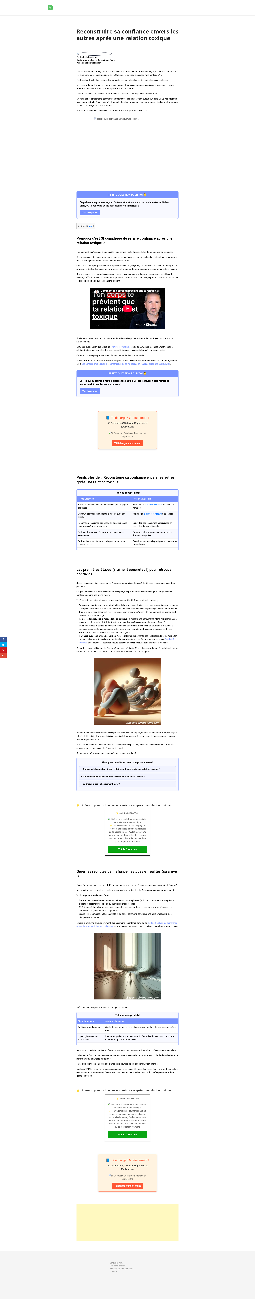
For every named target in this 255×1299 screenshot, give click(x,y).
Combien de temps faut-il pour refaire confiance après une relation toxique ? (121, 769)
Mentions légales (117, 1265)
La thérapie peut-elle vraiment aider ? (101, 784)
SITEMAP (113, 1271)
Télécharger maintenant (127, 443)
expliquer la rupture (153, 514)
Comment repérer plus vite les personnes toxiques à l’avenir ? (114, 776)
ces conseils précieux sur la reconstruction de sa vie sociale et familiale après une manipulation (126, 364)
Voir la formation (127, 849)
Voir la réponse (89, 212)
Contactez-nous (116, 1263)
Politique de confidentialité (121, 1268)
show (91, 226)
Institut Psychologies (121, 347)
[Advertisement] (127, 1222)
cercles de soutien (153, 504)
